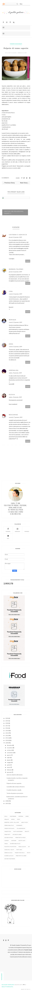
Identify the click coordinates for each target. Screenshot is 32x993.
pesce (18, 819)
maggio (9, 762)
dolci (5, 816)
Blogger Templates (8, 984)
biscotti (27, 831)
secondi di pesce (8, 837)
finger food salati (16, 43)
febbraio (9, 770)
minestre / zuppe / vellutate (11, 822)
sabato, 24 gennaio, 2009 (15, 373)
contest (6, 840)
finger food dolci (20, 852)
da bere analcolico (15, 843)
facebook (8, 531)
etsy (8, 538)
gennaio (9, 772)
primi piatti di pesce (20, 837)
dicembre (9, 745)
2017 (6, 725)
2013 (6, 733)
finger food (7, 831)
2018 (6, 723)
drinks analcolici (9, 825)
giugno (9, 760)
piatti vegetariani (17, 831)
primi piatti (7, 834)
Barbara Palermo (16, 269)
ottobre (9, 750)
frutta (28, 852)
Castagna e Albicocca (18, 234)
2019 (6, 721)
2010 (6, 740)
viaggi (6, 843)
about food (24, 822)
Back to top (25, 989)
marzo (8, 767)
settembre (10, 752)
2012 (6, 735)
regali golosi (22, 846)
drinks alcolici (8, 852)
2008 (6, 801)
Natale (13, 819)
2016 (6, 728)
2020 (6, 718)
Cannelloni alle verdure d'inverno (16, 786)
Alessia (12, 394)
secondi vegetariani (9, 858)
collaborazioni (21, 828)
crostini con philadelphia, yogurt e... (14, 212)
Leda (11, 291)
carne (27, 816)
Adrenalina (13, 370)
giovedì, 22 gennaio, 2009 (15, 237)
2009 (6, 743)
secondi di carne (17, 834)
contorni (13, 840)
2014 (6, 730)
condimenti (19, 825)
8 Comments (5, 177)
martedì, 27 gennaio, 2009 (15, 417)
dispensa (20, 816)
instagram (17, 531)
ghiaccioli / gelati (9, 849)
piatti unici (19, 849)
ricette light (22, 840)
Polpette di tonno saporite (14, 783)
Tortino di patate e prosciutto (15, 793)
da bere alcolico (8, 855)
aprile (8, 765)
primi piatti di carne (21, 855)
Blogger (29, 945)
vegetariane (13, 816)
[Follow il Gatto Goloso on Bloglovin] (10, 923)
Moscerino (13, 415)
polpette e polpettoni (10, 846)
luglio (8, 757)
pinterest (27, 531)
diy (29, 846)
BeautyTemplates (7, 986)
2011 (6, 738)
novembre (10, 747)
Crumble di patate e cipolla (14, 790)
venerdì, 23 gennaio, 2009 (15, 294)
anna (11, 344)
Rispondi (28, 261)
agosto (9, 755)
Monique (12, 320)
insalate (6, 819)
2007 (6, 803)
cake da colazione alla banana (14, 774)
